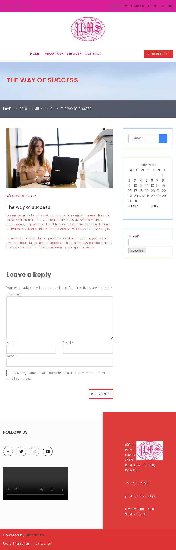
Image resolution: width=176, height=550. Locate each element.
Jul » (155, 206)
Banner (12, 196)
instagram (34, 451)
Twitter (21, 451)
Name (12, 343)
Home (34, 53)
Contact (93, 53)
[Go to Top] (165, 530)
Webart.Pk (35, 535)
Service (73, 53)
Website (12, 356)
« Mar (133, 206)
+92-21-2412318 (133, 6)
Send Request (158, 54)
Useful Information (16, 543)
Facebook (8, 451)
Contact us (43, 543)
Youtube (48, 451)
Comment (13, 294)
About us (53, 53)
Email (68, 343)
